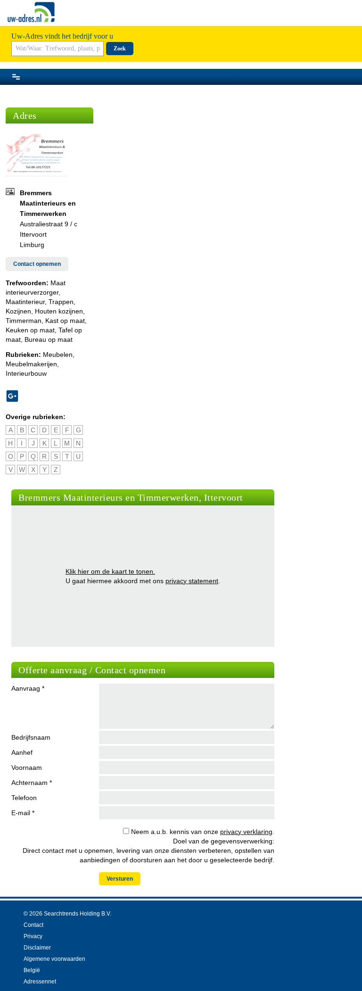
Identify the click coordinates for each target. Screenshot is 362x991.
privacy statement (191, 581)
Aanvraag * (27, 688)
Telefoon (24, 797)
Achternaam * (31, 782)
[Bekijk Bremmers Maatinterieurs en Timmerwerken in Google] (16, 396)
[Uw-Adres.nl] (31, 12)
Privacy (33, 936)
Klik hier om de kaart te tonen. (110, 571)
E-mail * (22, 813)
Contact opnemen (37, 264)
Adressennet (40, 981)
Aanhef (22, 752)
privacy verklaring (246, 831)
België (32, 970)
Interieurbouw (26, 373)
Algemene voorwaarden (54, 959)
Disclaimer (37, 947)
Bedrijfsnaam (30, 737)
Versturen (120, 878)
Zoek (120, 48)
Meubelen (58, 354)
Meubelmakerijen (31, 364)
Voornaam (26, 767)
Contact (33, 925)
